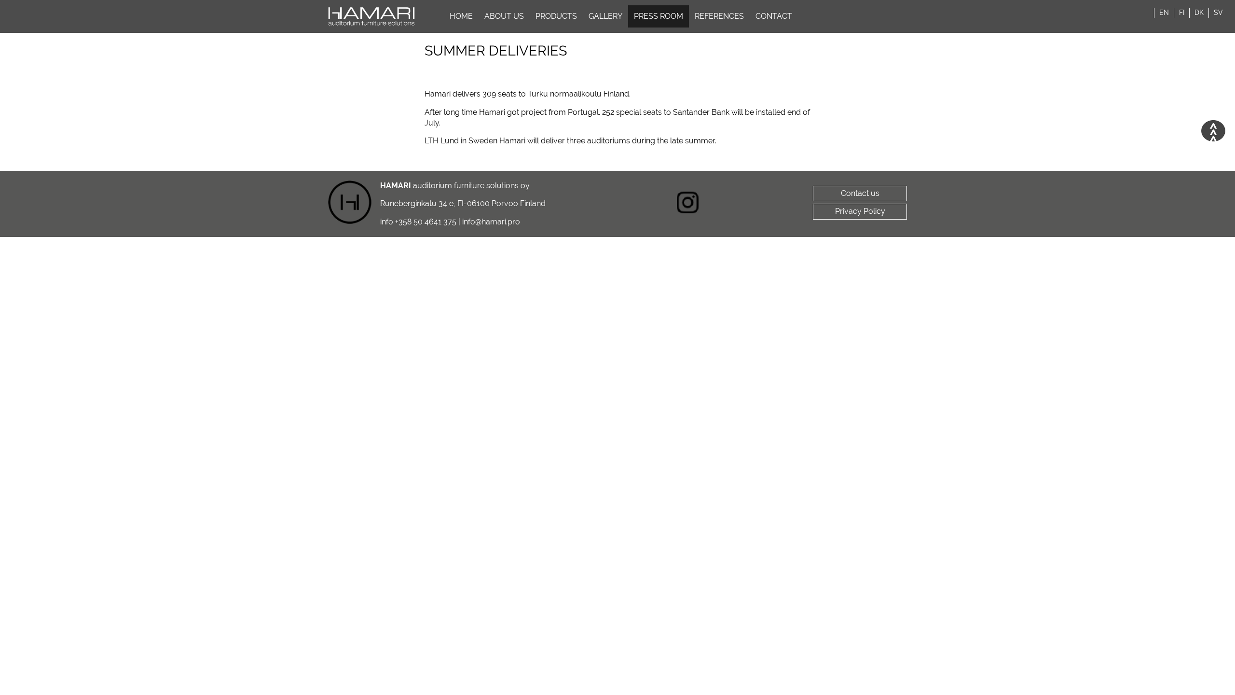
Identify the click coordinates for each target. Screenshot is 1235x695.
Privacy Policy (860, 211)
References (719, 16)
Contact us (860, 193)
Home (461, 16)
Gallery (605, 16)
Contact (773, 16)
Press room (658, 16)
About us (504, 16)
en (1164, 12)
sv (1218, 12)
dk (1199, 12)
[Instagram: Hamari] (688, 204)
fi (1181, 12)
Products (556, 16)
